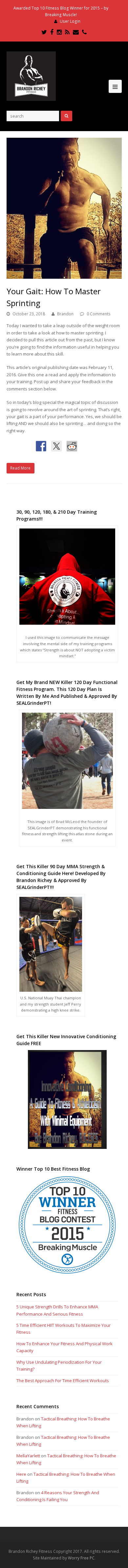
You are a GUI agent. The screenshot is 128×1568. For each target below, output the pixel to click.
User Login (70, 21)
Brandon (65, 314)
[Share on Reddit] (72, 446)
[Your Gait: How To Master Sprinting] (64, 208)
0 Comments (99, 314)
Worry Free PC (81, 1558)
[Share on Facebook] (41, 446)
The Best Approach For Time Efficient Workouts (62, 1380)
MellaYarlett (28, 1456)
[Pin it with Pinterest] (87, 446)
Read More (20, 468)
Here (21, 1474)
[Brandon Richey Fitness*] (31, 76)
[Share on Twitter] (56, 446)
